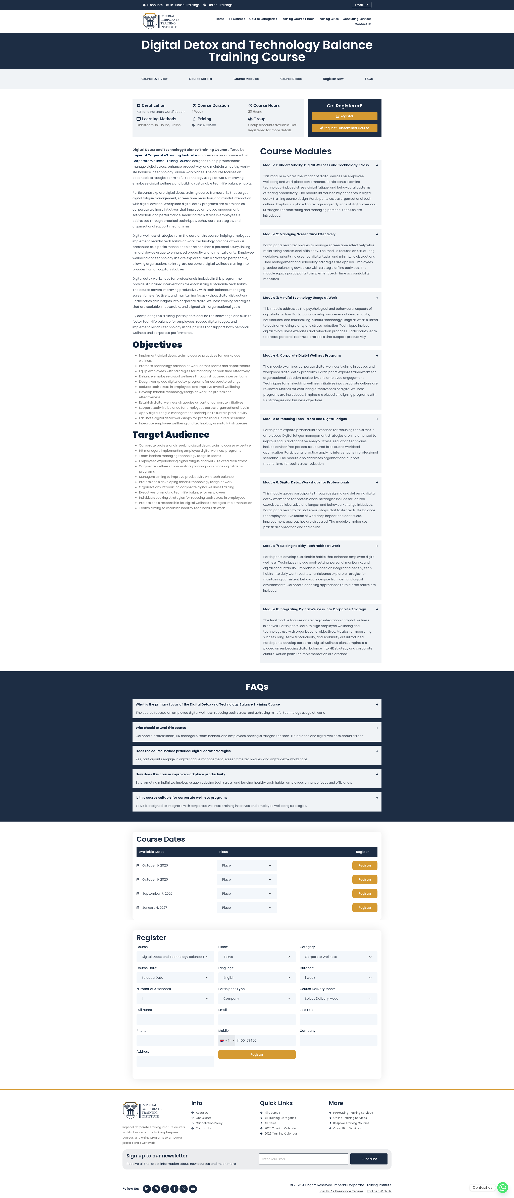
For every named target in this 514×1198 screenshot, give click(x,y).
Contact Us (363, 24)
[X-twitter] (183, 1189)
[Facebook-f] (174, 1189)
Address (143, 1051)
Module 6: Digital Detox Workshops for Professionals (320, 482)
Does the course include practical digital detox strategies (257, 751)
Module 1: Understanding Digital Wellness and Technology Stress (320, 165)
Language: (226, 968)
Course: (142, 947)
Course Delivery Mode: (317, 989)
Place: (223, 947)
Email (222, 1009)
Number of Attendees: (154, 989)
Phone (142, 1030)
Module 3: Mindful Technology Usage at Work (320, 298)
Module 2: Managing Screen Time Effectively (320, 234)
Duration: (307, 968)
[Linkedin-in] (147, 1189)
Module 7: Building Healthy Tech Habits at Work (320, 546)
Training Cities (328, 19)
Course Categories (263, 19)
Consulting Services (357, 19)
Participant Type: (231, 989)
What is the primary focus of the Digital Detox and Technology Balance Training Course (257, 704)
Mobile (223, 1030)
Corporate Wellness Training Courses (162, 161)
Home (220, 19)
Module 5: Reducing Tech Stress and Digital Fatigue (320, 419)
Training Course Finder (297, 19)
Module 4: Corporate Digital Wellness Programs (320, 355)
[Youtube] (193, 1189)
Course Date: (147, 968)
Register (364, 865)
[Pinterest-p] (165, 1189)
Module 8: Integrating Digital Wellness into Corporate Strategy (320, 609)
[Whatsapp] (502, 1187)
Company (307, 1030)
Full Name (144, 1009)
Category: (307, 947)
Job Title (306, 1009)
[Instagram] (156, 1189)
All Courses (236, 19)
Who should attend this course (257, 728)
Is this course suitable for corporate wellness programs (257, 797)
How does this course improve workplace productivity (257, 774)
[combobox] (226, 1040)
